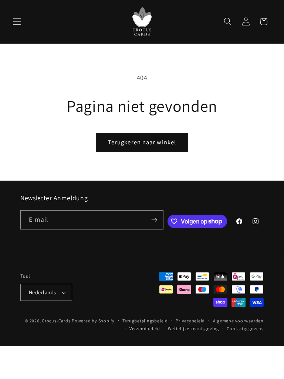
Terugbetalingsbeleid (145, 320)
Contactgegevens (245, 328)
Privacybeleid (190, 320)
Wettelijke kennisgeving (193, 328)
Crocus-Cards (56, 320)
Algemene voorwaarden (238, 320)
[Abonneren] (154, 219)
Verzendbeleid (144, 328)
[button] (17, 21)
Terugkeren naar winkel (142, 142)
